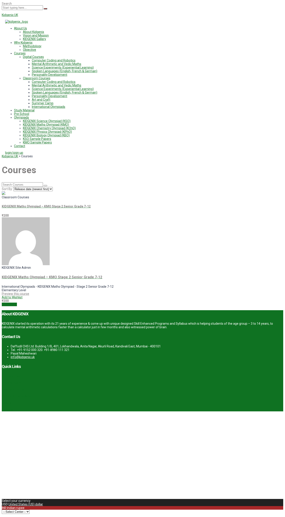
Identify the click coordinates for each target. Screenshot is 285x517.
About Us (20, 28)
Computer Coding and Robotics (53, 60)
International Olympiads (48, 107)
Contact (19, 146)
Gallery (6, 403)
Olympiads (21, 117)
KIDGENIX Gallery (34, 39)
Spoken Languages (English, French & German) (64, 71)
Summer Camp (42, 103)
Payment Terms (13, 389)
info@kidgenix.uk (23, 357)
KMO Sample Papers (37, 142)
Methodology (32, 46)
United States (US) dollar (25, 504)
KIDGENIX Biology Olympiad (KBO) (46, 135)
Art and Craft (41, 99)
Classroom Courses (36, 78)
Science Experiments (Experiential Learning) (63, 67)
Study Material (24, 110)
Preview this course (15, 293)
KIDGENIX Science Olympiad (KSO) (47, 121)
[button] (147, 28)
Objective (29, 49)
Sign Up (25, 493)
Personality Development (49, 74)
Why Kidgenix (23, 42)
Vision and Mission (36, 35)
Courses (20, 53)
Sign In (36, 493)
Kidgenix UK (10, 15)
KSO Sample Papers (37, 139)
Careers (7, 409)
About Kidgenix (33, 32)
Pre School (21, 114)
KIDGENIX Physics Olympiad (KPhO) (47, 131)
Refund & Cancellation (17, 396)
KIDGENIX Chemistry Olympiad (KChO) (49, 128)
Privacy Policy (11, 383)
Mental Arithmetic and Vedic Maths (56, 64)
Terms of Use (11, 376)
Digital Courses (33, 57)
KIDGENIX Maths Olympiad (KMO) (46, 124)
